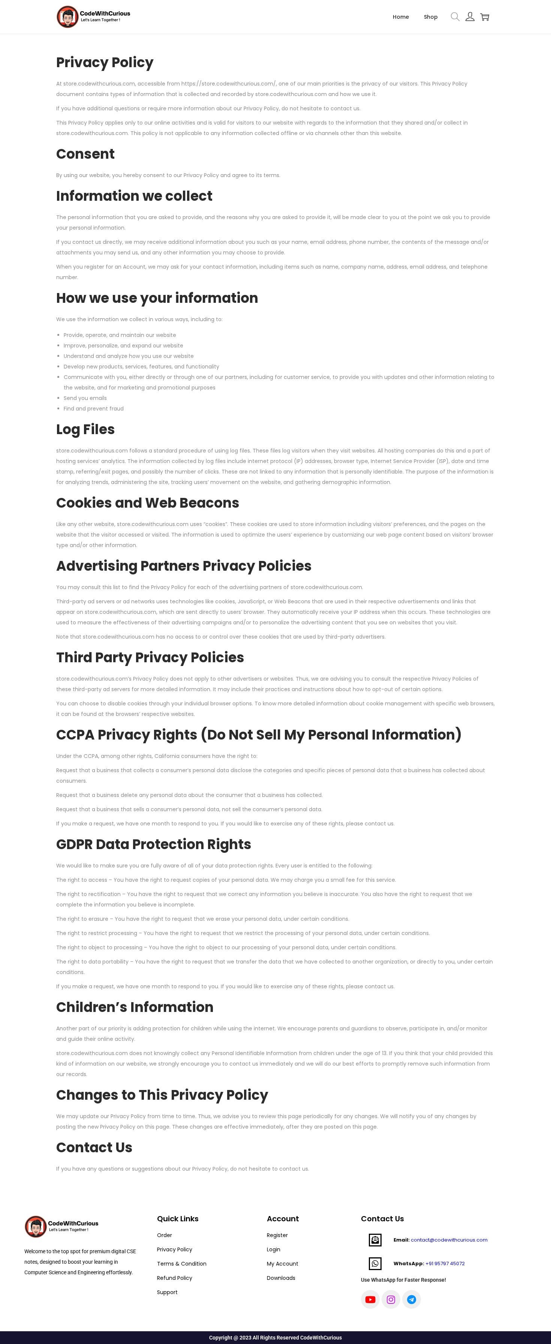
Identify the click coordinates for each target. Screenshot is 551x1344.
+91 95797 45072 (445, 1263)
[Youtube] (370, 1299)
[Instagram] (391, 1299)
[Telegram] (411, 1299)
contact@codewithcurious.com (449, 1239)
